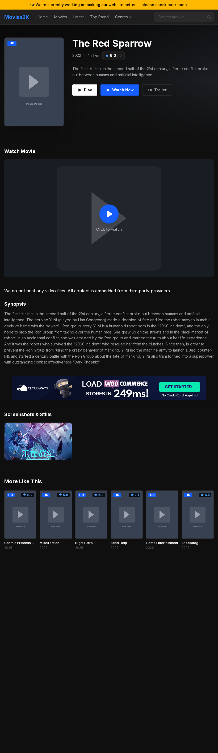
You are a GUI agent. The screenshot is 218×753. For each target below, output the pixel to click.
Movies (60, 17)
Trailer (160, 90)
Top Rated (99, 17)
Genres (121, 17)
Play (88, 90)
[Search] (209, 17)
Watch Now (123, 90)
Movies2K (16, 17)
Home (42, 17)
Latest (78, 17)
